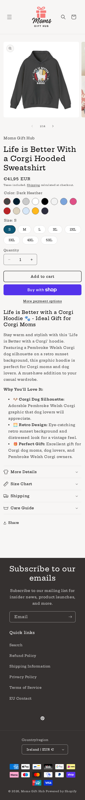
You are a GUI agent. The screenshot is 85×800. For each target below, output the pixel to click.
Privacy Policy (23, 677)
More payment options (42, 301)
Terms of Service (25, 687)
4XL (30, 239)
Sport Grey (26, 201)
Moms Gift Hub (33, 791)
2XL (72, 228)
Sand (16, 210)
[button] (9, 17)
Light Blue (26, 210)
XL (55, 228)
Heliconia (73, 201)
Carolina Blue (63, 201)
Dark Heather (7, 201)
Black (44, 201)
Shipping (33, 185)
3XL (11, 239)
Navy (16, 201)
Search (16, 645)
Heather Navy (44, 210)
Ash (54, 201)
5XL (49, 239)
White (35, 201)
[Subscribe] (70, 616)
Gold (35, 210)
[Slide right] (53, 126)
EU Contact (20, 698)
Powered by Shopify (61, 791)
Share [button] (13, 523)
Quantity (11, 250)
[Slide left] (32, 126)
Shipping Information (30, 666)
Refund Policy (22, 656)
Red (7, 210)
